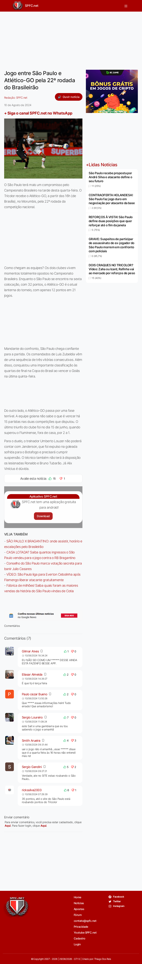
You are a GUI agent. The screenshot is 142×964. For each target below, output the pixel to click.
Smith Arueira (31, 740)
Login (77, 944)
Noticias (79, 903)
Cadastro (79, 938)
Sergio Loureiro (32, 717)
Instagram (118, 905)
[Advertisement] (71, 38)
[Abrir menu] (126, 6)
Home (77, 897)
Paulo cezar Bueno (34, 694)
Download (43, 516)
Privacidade (81, 926)
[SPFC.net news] (43, 615)
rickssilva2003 (31, 790)
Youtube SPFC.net (85, 932)
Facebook (118, 896)
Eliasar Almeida (32, 674)
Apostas (79, 909)
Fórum (78, 915)
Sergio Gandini (32, 767)
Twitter (117, 901)
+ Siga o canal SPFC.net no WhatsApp (38, 113)
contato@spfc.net (85, 920)
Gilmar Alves (30, 651)
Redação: (15, 97)
